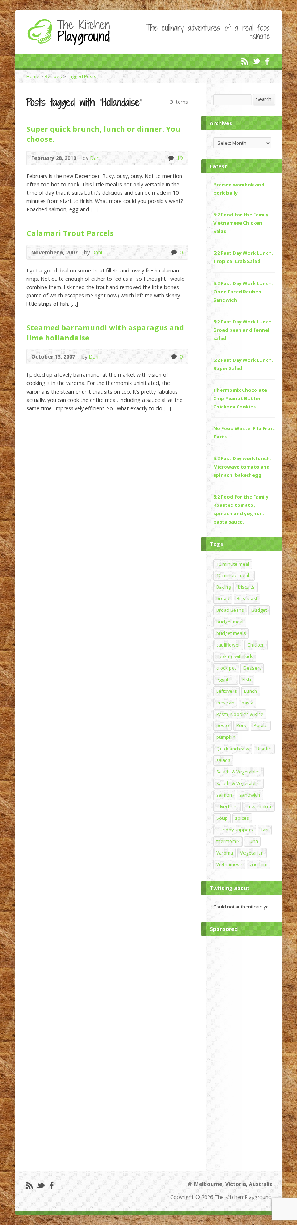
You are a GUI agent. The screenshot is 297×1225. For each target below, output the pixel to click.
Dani (95, 157)
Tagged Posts (81, 76)
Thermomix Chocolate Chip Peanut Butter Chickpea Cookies (240, 398)
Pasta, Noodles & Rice (239, 714)
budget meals (231, 633)
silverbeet (227, 806)
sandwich (249, 795)
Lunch (250, 691)
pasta (248, 702)
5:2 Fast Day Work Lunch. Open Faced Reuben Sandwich (243, 291)
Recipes (53, 76)
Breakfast (247, 598)
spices (242, 818)
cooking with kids (235, 656)
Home (32, 76)
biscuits (246, 587)
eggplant (225, 679)
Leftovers (226, 691)
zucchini (258, 864)
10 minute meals (234, 575)
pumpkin (225, 737)
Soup (222, 818)
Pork (241, 725)
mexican (225, 702)
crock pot (226, 668)
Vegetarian (252, 852)
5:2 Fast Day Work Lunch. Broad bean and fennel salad (243, 330)
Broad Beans (230, 610)
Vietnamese (229, 864)
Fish (246, 679)
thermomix (228, 841)
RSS (244, 61)
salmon (224, 795)
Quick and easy (232, 748)
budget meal (229, 621)
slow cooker (258, 806)
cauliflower (228, 644)
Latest (218, 166)
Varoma (224, 852)
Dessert (252, 668)
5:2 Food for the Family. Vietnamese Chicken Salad (241, 222)
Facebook (267, 61)
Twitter (256, 61)
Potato (261, 725)
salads (223, 760)
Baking (223, 587)
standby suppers (234, 829)
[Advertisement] (244, 1051)
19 (171, 158)
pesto (222, 725)
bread (222, 598)
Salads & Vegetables (238, 771)
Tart (264, 829)
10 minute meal (232, 564)
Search (263, 99)
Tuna (252, 841)
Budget (259, 610)
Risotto (264, 748)
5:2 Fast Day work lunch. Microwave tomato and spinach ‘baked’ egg (242, 466)
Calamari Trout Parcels (70, 233)
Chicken (256, 644)
